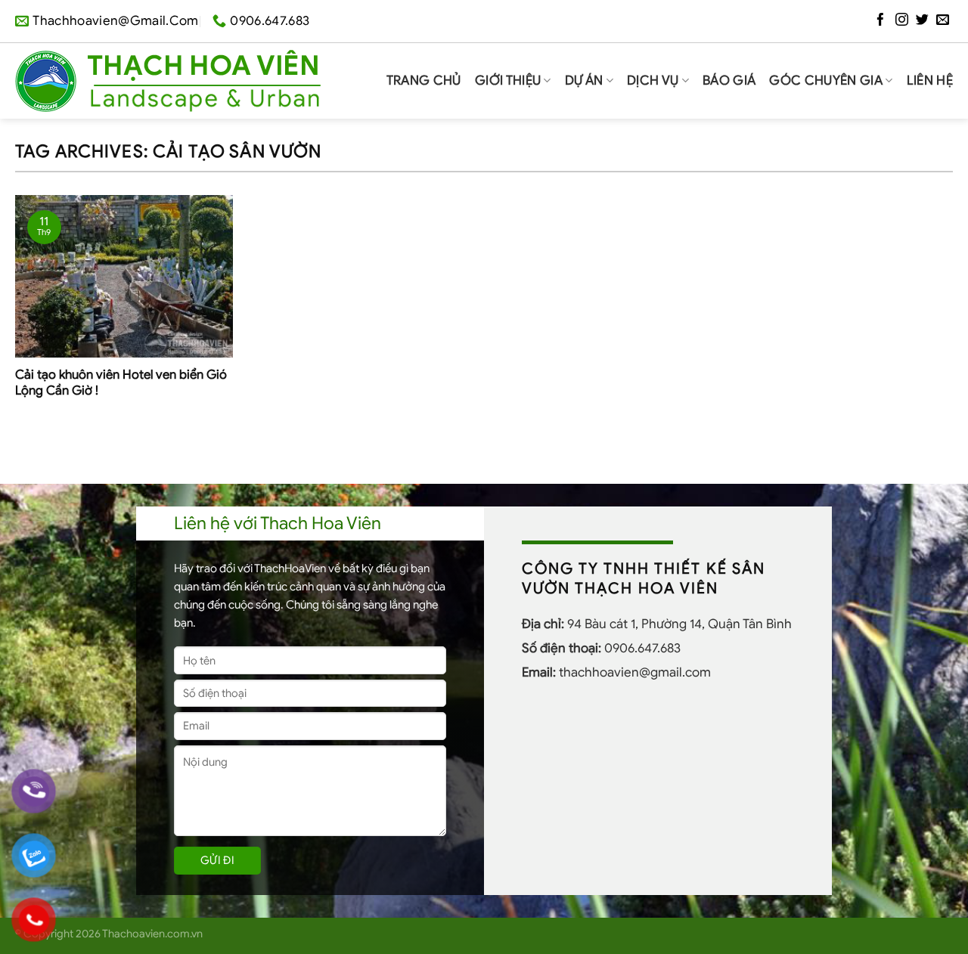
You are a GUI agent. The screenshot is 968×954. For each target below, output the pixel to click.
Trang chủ (423, 80)
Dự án (584, 80)
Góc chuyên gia (826, 80)
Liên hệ (930, 80)
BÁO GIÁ (729, 80)
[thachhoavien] (168, 81)
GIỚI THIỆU (508, 80)
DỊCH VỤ (652, 80)
